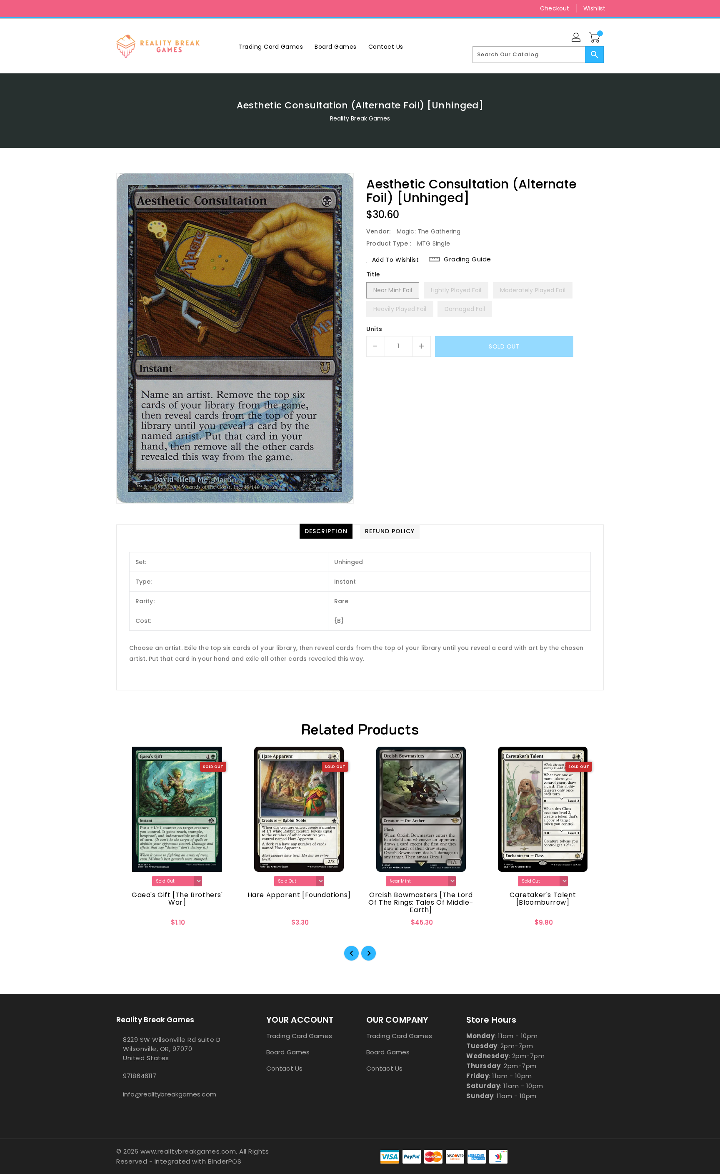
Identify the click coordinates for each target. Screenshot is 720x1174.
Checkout (554, 8)
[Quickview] (129, 925)
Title (373, 274)
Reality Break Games (360, 118)
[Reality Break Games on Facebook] (104, 8)
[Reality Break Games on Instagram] (120, 8)
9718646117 (139, 1075)
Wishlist (594, 8)
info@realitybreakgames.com (169, 1094)
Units (374, 329)
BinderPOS (225, 1161)
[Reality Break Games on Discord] (136, 8)
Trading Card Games (299, 1035)
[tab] (326, 531)
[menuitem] (270, 46)
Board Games (288, 1052)
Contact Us (284, 1068)
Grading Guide (467, 259)
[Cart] (595, 38)
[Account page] (576, 38)
